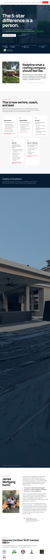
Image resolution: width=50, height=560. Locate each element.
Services (5, 2)
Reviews (21, 2)
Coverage (11, 2)
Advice (25, 2)
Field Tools (16, 2)
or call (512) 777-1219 (22, 35)
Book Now (45, 2)
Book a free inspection (9, 35)
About (29, 2)
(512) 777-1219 (39, 2)
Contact (33, 2)
